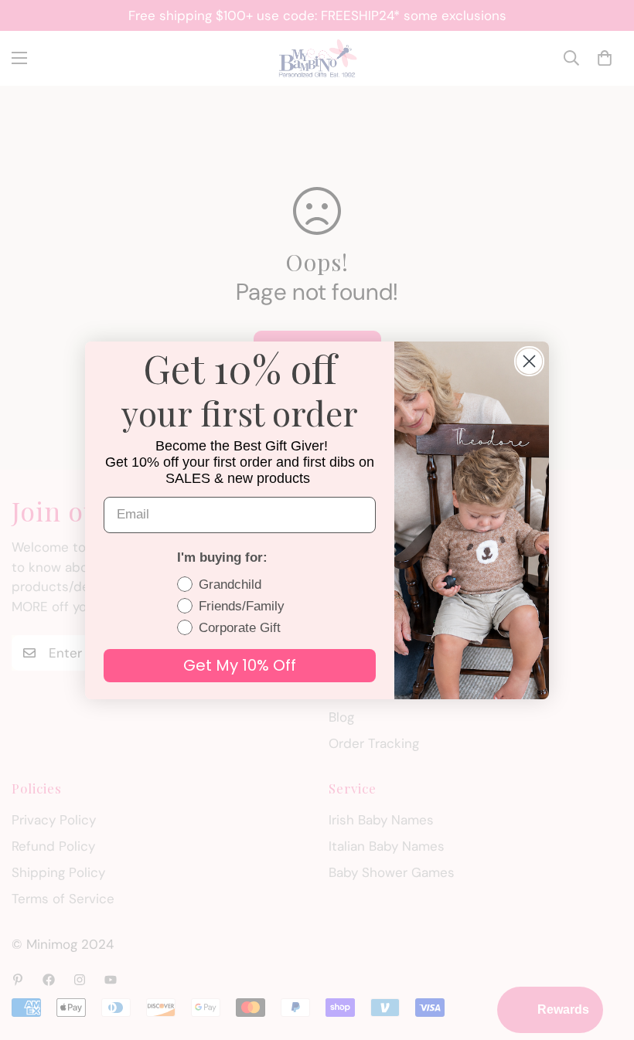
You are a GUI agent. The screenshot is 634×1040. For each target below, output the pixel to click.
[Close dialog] (529, 361)
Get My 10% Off (239, 665)
